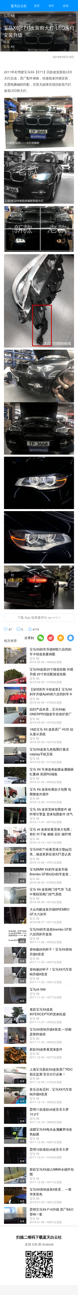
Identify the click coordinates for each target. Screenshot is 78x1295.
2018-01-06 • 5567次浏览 (46, 1222)
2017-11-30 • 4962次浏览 (46, 1042)
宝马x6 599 (38, 989)
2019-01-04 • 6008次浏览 (46, 782)
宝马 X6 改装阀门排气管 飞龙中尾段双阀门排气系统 (50, 891)
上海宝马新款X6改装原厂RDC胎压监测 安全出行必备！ (51, 1071)
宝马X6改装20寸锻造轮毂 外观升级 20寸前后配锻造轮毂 (51, 671)
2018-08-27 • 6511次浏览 (46, 922)
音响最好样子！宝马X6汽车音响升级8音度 (51, 971)
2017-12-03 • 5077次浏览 (46, 1057)
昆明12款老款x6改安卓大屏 (49, 1149)
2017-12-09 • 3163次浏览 (46, 1082)
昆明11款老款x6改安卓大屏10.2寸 (49, 1111)
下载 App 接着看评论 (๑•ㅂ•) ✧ (39, 617)
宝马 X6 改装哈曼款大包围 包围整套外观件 (50, 791)
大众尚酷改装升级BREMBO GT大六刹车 (49, 911)
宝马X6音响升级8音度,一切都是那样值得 (50, 1031)
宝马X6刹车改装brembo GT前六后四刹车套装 (51, 931)
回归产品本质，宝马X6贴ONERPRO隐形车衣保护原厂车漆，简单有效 (51, 712)
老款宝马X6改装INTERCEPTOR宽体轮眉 (48, 1011)
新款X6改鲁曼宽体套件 (46, 1049)
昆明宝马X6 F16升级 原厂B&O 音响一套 (51, 1211)
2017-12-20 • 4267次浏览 (46, 1142)
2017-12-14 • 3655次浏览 (46, 1102)
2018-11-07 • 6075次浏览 (46, 822)
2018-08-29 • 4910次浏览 (46, 902)
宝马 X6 (34, 658)
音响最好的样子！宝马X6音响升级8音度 (51, 951)
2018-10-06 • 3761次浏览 (46, 862)
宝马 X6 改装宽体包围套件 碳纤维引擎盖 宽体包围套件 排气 (51, 811)
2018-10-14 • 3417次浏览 (46, 842)
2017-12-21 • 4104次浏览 (46, 1157)
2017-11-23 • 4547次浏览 (46, 962)
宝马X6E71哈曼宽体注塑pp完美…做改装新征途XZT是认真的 (51, 852)
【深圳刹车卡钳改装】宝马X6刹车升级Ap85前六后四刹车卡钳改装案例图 (51, 692)
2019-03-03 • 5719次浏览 (46, 762)
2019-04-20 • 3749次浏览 (46, 682)
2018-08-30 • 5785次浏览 (46, 882)
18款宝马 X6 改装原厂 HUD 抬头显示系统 (51, 731)
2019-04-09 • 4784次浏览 (46, 702)
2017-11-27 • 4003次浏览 (46, 1022)
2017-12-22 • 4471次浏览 (46, 1182)
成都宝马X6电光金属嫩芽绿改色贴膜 (51, 1131)
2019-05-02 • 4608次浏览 (46, 662)
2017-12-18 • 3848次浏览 (46, 1122)
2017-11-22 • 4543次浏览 (46, 942)
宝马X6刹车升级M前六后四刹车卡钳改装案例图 (50, 651)
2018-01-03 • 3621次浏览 (46, 1202)
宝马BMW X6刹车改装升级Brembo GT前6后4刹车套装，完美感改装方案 (51, 872)
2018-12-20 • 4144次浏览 (46, 802)
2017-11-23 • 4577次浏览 (46, 997)
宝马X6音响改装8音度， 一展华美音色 (50, 1191)
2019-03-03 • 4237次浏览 (46, 742)
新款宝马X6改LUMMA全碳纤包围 (52, 1171)
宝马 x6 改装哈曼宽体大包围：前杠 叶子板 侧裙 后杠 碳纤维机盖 (51, 832)
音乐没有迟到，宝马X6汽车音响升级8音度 (51, 1091)
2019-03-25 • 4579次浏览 (46, 722)
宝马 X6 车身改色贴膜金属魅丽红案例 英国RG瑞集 (52, 771)
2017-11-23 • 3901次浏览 (46, 982)
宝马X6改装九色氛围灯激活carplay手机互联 (49, 751)
